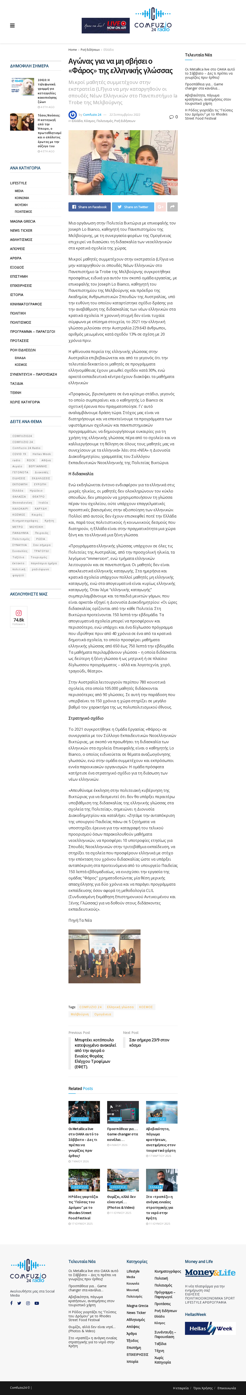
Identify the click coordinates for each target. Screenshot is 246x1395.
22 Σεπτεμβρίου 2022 (125, 114)
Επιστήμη (19, 276)
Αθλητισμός (21, 239)
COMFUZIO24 (22, 436)
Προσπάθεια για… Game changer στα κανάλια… (122, 1134)
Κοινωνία (22, 198)
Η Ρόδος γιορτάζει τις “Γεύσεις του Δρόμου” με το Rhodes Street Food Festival (83, 1207)
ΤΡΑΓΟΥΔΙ (41, 551)
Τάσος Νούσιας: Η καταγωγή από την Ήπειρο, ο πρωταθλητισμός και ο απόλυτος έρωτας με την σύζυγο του (50, 130)
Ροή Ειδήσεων (90, 50)
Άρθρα (15, 258)
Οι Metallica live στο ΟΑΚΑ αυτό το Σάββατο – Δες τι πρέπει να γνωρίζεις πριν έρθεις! (210, 73)
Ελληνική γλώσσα (120, 1007)
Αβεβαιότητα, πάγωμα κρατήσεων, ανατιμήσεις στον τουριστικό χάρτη (161, 1139)
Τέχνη (15, 392)
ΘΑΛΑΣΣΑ (19, 496)
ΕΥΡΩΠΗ (40, 484)
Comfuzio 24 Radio (26, 448)
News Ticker (21, 230)
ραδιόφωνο (40, 569)
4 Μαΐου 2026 (118, 1145)
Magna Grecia (22, 221)
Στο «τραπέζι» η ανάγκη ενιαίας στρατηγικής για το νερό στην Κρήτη (159, 1207)
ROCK (31, 460)
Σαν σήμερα (42, 545)
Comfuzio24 (18, 1388)
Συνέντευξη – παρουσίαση (33, 374)
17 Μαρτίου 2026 (159, 1156)
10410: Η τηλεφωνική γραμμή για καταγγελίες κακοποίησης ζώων (47, 91)
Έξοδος (17, 267)
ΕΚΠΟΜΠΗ (20, 484)
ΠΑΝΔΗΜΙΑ (20, 533)
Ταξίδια (16, 383)
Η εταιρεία (181, 1388)
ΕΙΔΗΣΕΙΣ (18, 478)
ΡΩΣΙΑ (40, 539)
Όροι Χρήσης (203, 1388)
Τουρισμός (39, 557)
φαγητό (18, 575)
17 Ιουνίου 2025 (81, 1223)
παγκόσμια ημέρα (44, 563)
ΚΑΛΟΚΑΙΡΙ (20, 508)
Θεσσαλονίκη (22, 502)
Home (72, 50)
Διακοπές (42, 472)
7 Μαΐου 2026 (80, 1161)
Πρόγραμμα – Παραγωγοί (32, 331)
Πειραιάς (42, 533)
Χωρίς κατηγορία (25, 402)
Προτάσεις (19, 340)
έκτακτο (18, 563)
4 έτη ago (47, 107)
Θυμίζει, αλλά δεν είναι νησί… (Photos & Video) (121, 1202)
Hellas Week (42, 454)
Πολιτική (18, 313)
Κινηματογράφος (26, 304)
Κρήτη (49, 520)
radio (16, 460)
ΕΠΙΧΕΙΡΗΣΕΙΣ (21, 285)
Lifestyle (79, 1119)
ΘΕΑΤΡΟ (38, 496)
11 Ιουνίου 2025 (120, 1213)
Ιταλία (43, 502)
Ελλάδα (109, 50)
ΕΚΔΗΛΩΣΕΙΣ (41, 478)
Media (115, 1119)
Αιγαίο (17, 466)
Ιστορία (16, 294)
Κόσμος (89, 121)
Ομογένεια (102, 1014)
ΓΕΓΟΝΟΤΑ (20, 472)
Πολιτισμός (105, 121)
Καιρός (37, 514)
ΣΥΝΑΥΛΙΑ (19, 545)
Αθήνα (46, 460)
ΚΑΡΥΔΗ (41, 508)
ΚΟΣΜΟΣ (146, 1007)
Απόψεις (17, 248)
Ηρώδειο (36, 490)
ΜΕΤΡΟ (17, 527)
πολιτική (18, 569)
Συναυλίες (20, 551)
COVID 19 (19, 454)
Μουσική (21, 205)
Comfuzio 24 (92, 114)
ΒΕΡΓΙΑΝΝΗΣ (38, 466)
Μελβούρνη (80, 1014)
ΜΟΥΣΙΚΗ (36, 527)
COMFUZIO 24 (91, 1007)
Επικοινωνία (227, 1388)
